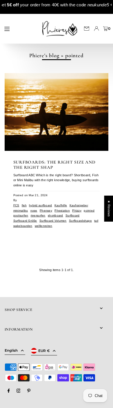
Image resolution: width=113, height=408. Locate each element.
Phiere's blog (44, 55)
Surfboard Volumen (53, 220)
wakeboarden (22, 225)
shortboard (55, 215)
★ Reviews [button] (108, 208)
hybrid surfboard (40, 205)
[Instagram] (19, 391)
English (11, 350)
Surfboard (72, 215)
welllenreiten (43, 225)
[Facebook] (9, 391)
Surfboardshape (80, 220)
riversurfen (38, 215)
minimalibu (20, 210)
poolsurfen (20, 215)
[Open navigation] (19, 28)
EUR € (44, 350)
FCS (16, 205)
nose (33, 210)
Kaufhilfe (60, 205)
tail (96, 220)
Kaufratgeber (79, 205)
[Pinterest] (28, 391)
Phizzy (76, 210)
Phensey (46, 210)
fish (24, 205)
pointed (89, 210)
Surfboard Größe (25, 220)
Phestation (62, 210)
